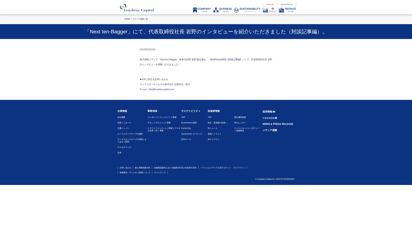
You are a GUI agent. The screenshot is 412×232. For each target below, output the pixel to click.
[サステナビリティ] (246, 10)
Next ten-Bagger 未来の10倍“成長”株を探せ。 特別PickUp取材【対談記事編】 (201, 59)
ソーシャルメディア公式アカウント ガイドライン (222, 168)
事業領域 (152, 111)
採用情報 (267, 111)
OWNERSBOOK (287, 4)
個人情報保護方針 (142, 168)
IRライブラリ (213, 139)
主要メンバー (123, 128)
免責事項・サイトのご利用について (135, 172)
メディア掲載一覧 (140, 19)
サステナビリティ (191, 111)
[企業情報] (201, 10)
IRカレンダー (240, 123)
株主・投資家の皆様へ (217, 123)
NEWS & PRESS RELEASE (278, 124)
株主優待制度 (240, 117)
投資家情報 (214, 111)
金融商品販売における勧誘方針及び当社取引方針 (175, 168)
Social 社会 (186, 128)
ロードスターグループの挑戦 (130, 134)
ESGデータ (186, 139)
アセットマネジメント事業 (159, 123)
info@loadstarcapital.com (161, 89)
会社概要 (121, 117)
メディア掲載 (270, 130)
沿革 (119, 153)
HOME (127, 19)
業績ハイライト (214, 134)
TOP (183, 117)
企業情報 (122, 111)
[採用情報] (286, 10)
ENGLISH (269, 4)
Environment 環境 (189, 123)
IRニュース (212, 128)
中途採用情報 (268, 118)
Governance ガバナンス (191, 134)
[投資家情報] (268, 10)
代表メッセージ (124, 123)
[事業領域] (221, 10)
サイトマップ (160, 172)
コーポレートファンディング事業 (162, 117)
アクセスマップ (124, 147)
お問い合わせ (125, 168)
